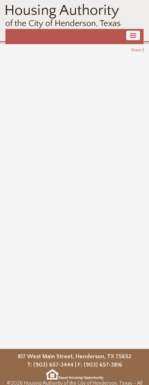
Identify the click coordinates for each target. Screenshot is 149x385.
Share (136, 50)
